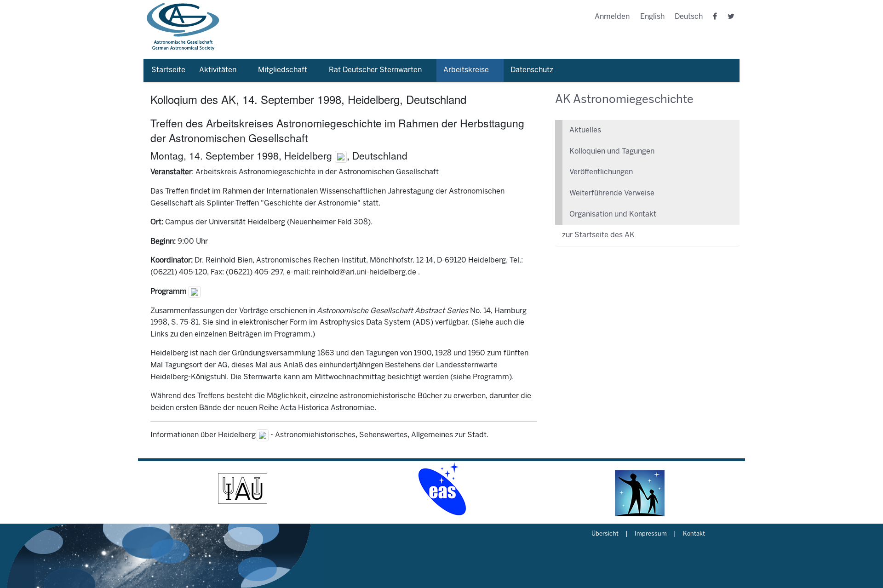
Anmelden (612, 16)
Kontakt (694, 534)
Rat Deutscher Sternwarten (375, 70)
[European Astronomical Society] (441, 488)
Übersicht (605, 534)
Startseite (168, 70)
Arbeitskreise (466, 70)
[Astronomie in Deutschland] (640, 488)
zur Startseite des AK (598, 235)
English (652, 16)
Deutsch (689, 16)
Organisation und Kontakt (612, 214)
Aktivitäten (217, 70)
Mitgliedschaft (282, 70)
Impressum (651, 534)
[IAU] (243, 488)
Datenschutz (531, 70)
